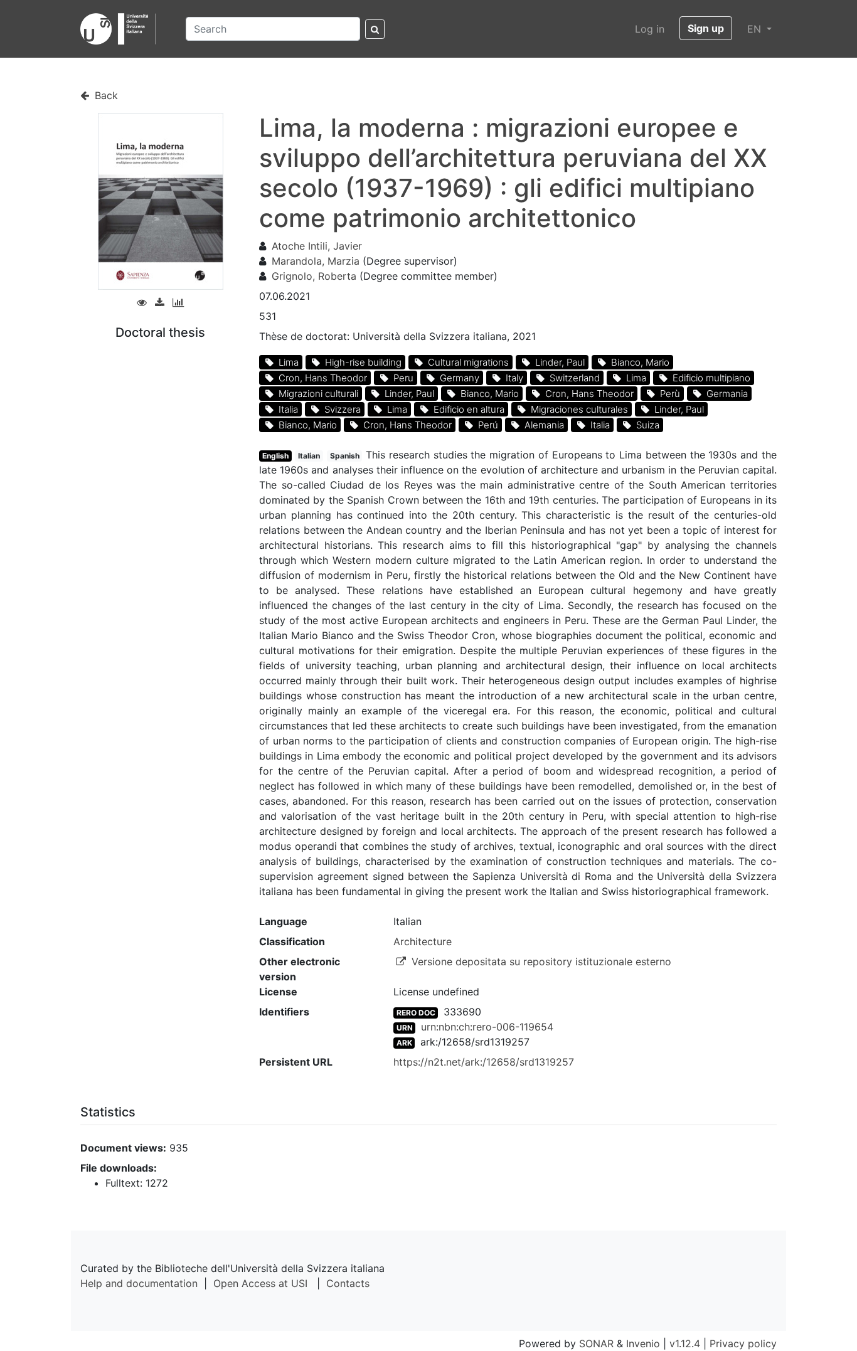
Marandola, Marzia (315, 261)
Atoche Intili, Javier (317, 246)
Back (105, 95)
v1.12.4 (684, 1343)
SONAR (596, 1343)
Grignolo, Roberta (314, 276)
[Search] (375, 29)
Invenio (643, 1343)
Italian (309, 455)
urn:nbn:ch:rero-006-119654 (487, 1026)
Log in (649, 29)
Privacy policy (743, 1343)
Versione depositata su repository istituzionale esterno (539, 961)
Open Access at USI (260, 1283)
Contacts (348, 1283)
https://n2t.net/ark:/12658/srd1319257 (483, 1062)
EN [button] (755, 29)
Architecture (422, 941)
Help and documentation (139, 1283)
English (275, 455)
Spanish (344, 455)
